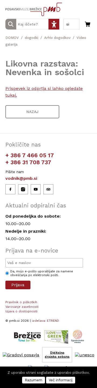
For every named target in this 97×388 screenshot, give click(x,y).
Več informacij (60, 380)
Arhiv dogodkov (57, 38)
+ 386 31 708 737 (28, 162)
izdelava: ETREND (45, 321)
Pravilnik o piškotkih (21, 302)
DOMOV (12, 38)
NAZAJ (32, 111)
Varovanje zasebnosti (22, 307)
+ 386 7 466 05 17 (29, 155)
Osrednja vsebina (13, 3)
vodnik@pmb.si (21, 178)
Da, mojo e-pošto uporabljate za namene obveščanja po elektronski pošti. (41, 273)
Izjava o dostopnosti (21, 311)
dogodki (31, 38)
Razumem (33, 380)
